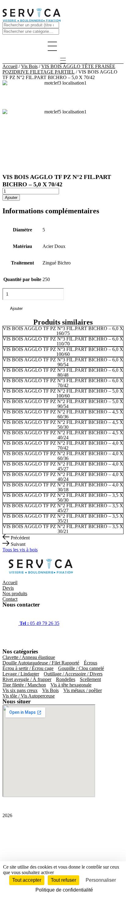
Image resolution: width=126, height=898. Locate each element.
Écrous (90, 662)
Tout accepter (26, 880)
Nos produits (14, 593)
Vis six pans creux (20, 690)
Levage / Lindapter (20, 673)
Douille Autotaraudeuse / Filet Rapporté (40, 662)
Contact (9, 599)
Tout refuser (63, 880)
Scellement (90, 679)
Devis (8, 588)
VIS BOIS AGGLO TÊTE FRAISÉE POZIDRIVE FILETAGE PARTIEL (58, 69)
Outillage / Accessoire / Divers (73, 673)
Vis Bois (29, 66)
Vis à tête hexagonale (70, 684)
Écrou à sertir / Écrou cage (28, 668)
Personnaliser (101, 880)
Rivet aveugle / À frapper (26, 679)
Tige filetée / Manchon (24, 684)
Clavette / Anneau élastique (28, 657)
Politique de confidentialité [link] (64, 889)
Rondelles (65, 679)
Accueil (9, 66)
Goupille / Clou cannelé (81, 668)
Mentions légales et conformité (31, 836)
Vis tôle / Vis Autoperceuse (28, 695)
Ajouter (11, 197)
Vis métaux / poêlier (82, 690)
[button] (63, 47)
